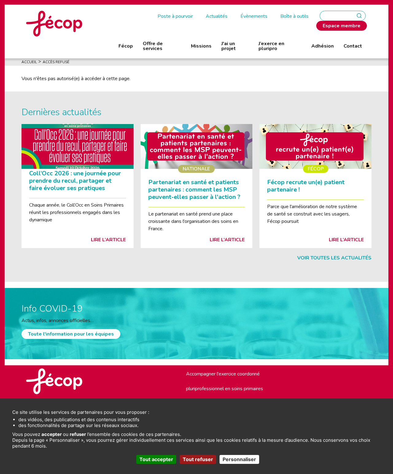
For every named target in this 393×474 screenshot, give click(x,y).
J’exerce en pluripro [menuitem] (271, 46)
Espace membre (341, 25)
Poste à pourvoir (175, 16)
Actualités (217, 16)
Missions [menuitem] (201, 46)
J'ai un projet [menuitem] (228, 46)
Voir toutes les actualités (334, 257)
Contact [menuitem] (353, 46)
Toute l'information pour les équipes (71, 334)
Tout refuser (198, 459)
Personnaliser (239, 459)
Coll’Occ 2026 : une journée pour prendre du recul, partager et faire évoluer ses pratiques (75, 180)
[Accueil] (54, 23)
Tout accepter (156, 459)
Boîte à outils (294, 16)
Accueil (29, 62)
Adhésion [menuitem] (322, 46)
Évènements (253, 16)
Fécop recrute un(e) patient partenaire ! (305, 186)
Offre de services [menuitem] (153, 46)
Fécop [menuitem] (126, 46)
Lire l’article (108, 239)
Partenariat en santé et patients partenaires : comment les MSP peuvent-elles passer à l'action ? (194, 189)
